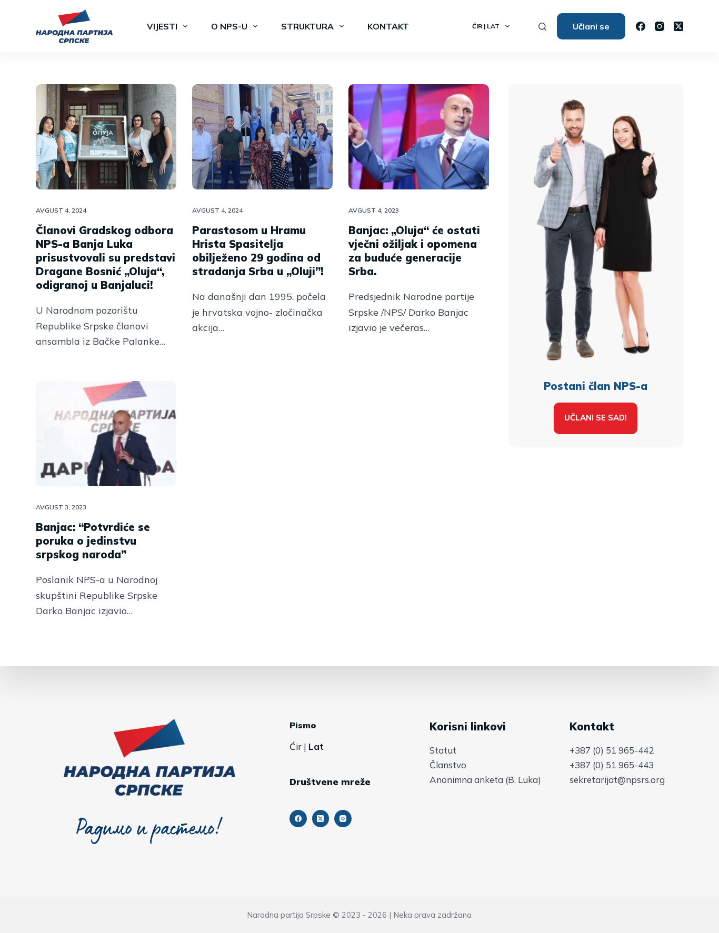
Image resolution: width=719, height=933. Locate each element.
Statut (443, 750)
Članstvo (448, 764)
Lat (316, 746)
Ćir (295, 746)
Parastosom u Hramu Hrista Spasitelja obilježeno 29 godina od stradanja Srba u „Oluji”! (257, 251)
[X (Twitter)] (678, 26)
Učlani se (591, 26)
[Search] (542, 27)
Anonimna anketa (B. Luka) (485, 779)
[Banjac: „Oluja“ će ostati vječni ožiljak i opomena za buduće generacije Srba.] (418, 136)
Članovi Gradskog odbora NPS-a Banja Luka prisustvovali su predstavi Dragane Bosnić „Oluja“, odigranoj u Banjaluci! (105, 258)
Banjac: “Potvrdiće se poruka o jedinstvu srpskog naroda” (93, 540)
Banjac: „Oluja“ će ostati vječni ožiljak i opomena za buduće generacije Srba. (414, 251)
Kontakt (388, 26)
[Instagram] (659, 26)
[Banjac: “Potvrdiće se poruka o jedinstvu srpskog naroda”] (106, 433)
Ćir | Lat (486, 26)
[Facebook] (640, 26)
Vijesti (162, 26)
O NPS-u (229, 26)
